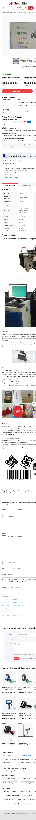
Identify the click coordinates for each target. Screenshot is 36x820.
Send (16, 658)
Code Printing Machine (9, 779)
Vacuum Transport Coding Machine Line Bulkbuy (16, 804)
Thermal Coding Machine (28, 783)
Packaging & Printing (12, 12)
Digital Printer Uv (27, 795)
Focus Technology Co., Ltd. (22, 813)
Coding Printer (21, 799)
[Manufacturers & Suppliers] (18, 3)
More (3, 807)
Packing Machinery (22, 12)
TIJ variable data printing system (26, 759)
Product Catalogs (26, 755)
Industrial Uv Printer (8, 799)
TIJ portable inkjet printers (9, 759)
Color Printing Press (24, 779)
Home (3, 12)
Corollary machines (7, 762)
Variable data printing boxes (25, 762)
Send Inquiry (17, 91)
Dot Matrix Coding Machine (10, 783)
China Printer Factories (9, 791)
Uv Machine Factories (25, 791)
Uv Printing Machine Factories (11, 795)
